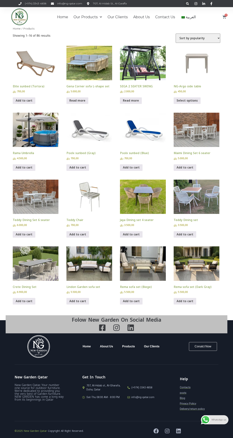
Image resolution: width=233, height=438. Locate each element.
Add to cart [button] (24, 100)
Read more (77, 100)
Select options (187, 100)
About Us (141, 17)
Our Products (86, 17)
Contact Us (165, 17)
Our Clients (118, 17)
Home (62, 17)
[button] (187, 3)
